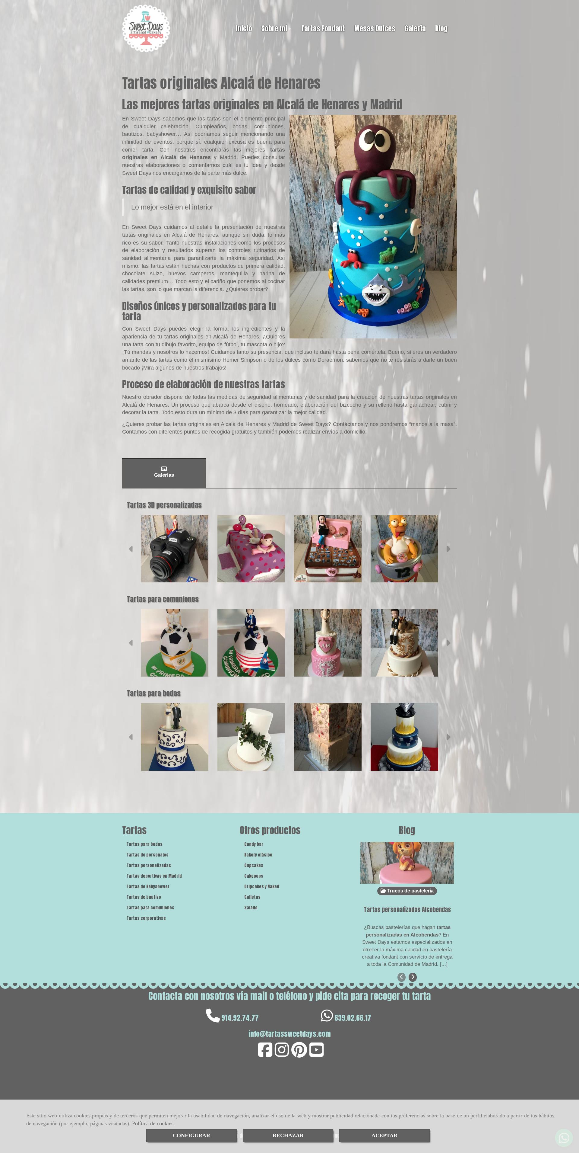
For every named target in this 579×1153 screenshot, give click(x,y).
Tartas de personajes (148, 855)
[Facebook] (265, 1054)
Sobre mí (275, 29)
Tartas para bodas (145, 844)
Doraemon (330, 360)
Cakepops (253, 876)
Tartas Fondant (323, 29)
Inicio (244, 29)
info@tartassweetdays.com (289, 1034)
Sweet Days (145, 119)
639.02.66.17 (353, 1018)
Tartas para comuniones (150, 908)
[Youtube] (316, 1054)
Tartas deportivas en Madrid (154, 876)
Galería (415, 29)
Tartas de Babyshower (148, 886)
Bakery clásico (258, 855)
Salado (251, 908)
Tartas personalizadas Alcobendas (407, 909)
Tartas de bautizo (144, 897)
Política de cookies (152, 1123)
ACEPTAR (384, 1135)
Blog (441, 29)
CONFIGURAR (191, 1135)
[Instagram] (282, 1054)
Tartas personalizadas (149, 865)
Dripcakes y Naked (261, 886)
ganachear (422, 405)
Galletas (252, 897)
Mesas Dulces (374, 29)
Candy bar (253, 844)
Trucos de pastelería (410, 890)
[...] (444, 964)
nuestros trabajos (204, 368)
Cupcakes (253, 865)
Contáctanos (349, 424)
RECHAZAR (288, 1135)
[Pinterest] (299, 1054)
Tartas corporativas (146, 918)
